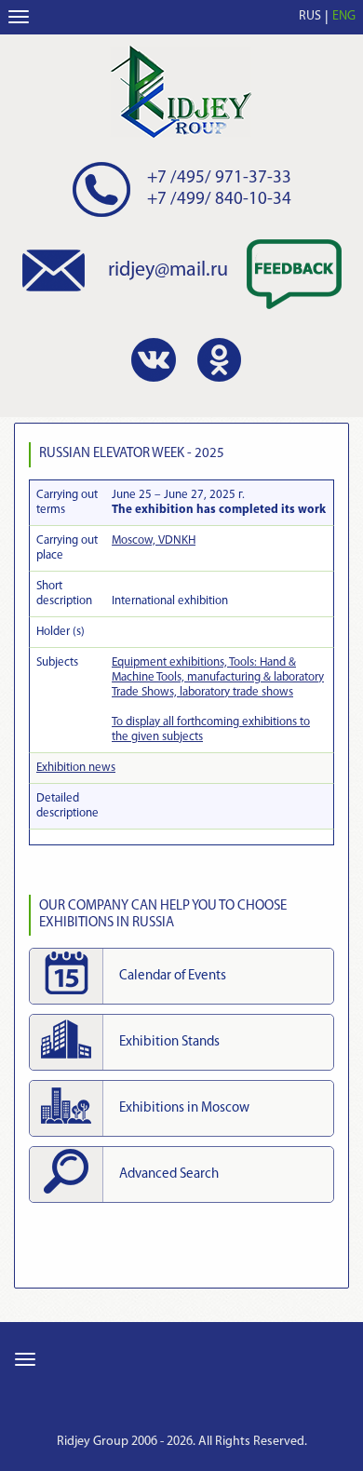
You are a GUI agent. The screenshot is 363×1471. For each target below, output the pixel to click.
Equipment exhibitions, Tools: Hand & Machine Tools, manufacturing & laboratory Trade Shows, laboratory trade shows (218, 677)
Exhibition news (75, 768)
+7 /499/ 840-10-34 (219, 200)
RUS (310, 16)
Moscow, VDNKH (153, 540)
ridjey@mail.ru (168, 270)
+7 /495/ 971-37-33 (219, 178)
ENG (344, 16)
